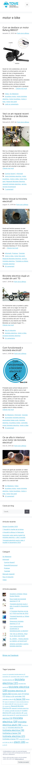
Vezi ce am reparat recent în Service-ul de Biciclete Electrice (16, 116)
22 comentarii (9, 496)
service (24, 184)
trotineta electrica (13, 730)
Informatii (19, 174)
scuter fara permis (22, 715)
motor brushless (14, 99)
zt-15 (5, 742)
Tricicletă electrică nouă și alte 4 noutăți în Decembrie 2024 (19, 606)
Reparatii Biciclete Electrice (15, 181)
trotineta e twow (12, 733)
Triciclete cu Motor (21, 261)
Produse (15, 253)
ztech (19, 742)
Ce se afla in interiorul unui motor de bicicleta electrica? (14, 440)
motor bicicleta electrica (13, 176)
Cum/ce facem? (10, 174)
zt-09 (27, 739)
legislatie (12, 701)
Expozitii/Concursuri (10, 565)
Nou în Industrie (10, 330)
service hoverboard (9, 187)
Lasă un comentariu (11, 104)
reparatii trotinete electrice (12, 184)
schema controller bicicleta (13, 710)
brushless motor (10, 96)
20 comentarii (9, 266)
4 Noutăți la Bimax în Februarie (13, 532)
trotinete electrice (14, 736)
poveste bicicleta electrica (11, 336)
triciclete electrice (9, 264)
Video (7, 94)
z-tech (22, 739)
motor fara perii (11, 102)
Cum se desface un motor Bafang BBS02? (16, 28)
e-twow (19, 699)
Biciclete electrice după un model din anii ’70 (16, 277)
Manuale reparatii (9, 574)
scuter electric (17, 713)
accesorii (5, 674)
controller (24, 423)
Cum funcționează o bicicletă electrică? (13, 349)
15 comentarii (9, 428)
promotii (8, 706)
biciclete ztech (17, 694)
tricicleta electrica (9, 261)
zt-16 (10, 742)
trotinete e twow (11, 739)
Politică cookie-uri (19, 759)
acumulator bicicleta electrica (15, 417)
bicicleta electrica (11, 333)
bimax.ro (10, 696)
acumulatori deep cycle (10, 420)
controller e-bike (8, 699)
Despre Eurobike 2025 (10, 526)
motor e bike (14, 179)
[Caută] (27, 512)
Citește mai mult (21, 88)
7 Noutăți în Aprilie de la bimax (13, 529)
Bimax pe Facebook (10, 655)
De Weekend (14, 94)
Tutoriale (22, 253)
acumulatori (6, 676)
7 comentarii (9, 189)
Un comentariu (10, 338)
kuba (7, 701)
